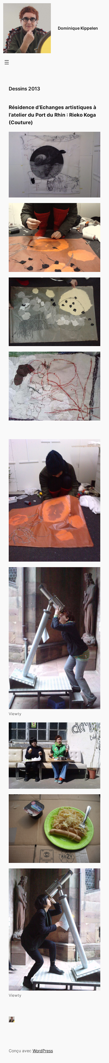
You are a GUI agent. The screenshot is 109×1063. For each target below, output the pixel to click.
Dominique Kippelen (78, 28)
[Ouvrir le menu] (6, 62)
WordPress (43, 1050)
